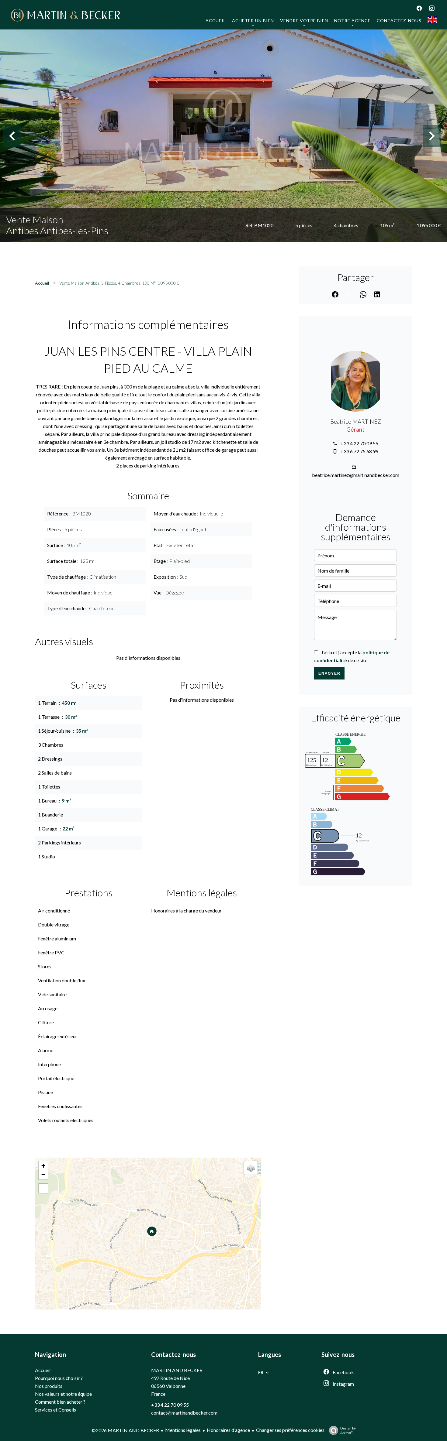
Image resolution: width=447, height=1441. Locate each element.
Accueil (42, 283)
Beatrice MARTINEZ (355, 421)
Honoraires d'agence (228, 1430)
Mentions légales (183, 1430)
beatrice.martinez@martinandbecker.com (355, 475)
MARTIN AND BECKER (177, 1370)
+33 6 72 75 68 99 (359, 451)
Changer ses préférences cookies (290, 1430)
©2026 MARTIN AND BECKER (125, 1430)
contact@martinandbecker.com (184, 1412)
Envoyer (329, 673)
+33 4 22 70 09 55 (359, 443)
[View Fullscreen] (43, 1188)
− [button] (43, 1175)
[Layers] (251, 1168)
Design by (348, 1430)
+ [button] (43, 1165)
